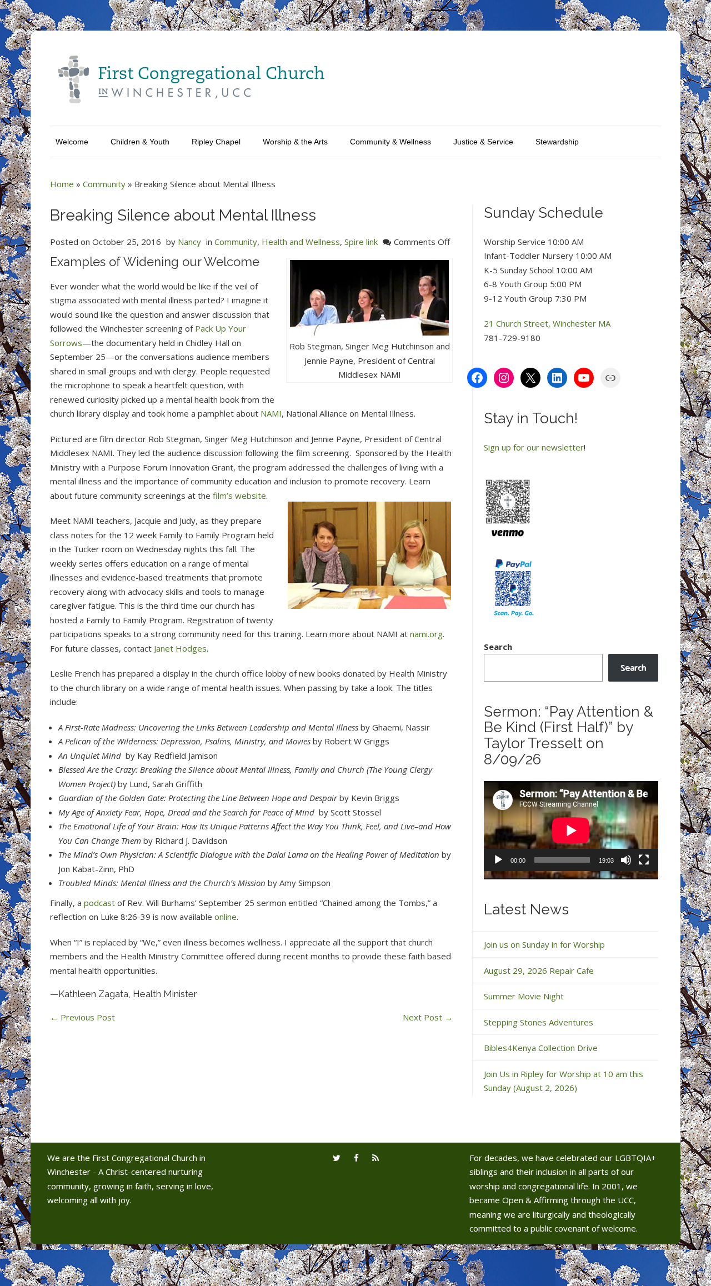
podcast (99, 902)
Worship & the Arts (295, 141)
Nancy (189, 241)
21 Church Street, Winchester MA (547, 323)
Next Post (428, 1017)
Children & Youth (140, 141)
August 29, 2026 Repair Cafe (539, 970)
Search (498, 646)
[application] (571, 830)
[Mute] (626, 859)
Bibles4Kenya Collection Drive (541, 1047)
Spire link (361, 241)
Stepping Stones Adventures (538, 1022)
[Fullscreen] (643, 859)
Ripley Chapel (216, 141)
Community (104, 183)
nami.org (426, 633)
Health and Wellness (301, 241)
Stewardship (557, 141)
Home (62, 183)
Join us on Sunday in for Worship (544, 944)
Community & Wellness (390, 141)
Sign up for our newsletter (534, 447)
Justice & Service (483, 141)
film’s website (238, 495)
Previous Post (82, 1017)
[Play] (498, 859)
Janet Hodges (180, 648)
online (225, 916)
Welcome (72, 141)
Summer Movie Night (524, 996)
